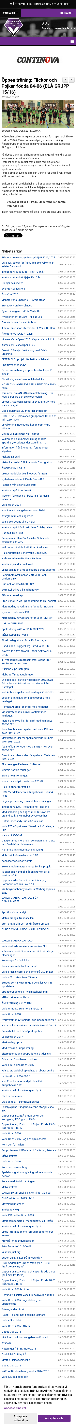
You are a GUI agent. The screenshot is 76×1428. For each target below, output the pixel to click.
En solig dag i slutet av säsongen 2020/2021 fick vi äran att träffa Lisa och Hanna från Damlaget (27, 683)
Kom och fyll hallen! (13, 1144)
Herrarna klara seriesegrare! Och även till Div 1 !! (29, 1025)
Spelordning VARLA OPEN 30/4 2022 (23, 629)
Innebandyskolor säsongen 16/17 (21, 1090)
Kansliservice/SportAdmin (17, 860)
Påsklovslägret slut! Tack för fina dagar (24, 640)
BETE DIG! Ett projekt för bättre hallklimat (25, 359)
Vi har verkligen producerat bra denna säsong (28, 569)
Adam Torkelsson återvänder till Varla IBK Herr (28, 328)
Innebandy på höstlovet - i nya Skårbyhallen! (27, 527)
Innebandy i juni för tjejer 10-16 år (21, 277)
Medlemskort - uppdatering (18, 1048)
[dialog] (38, 1403)
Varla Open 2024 (11, 504)
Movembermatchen (13, 1203)
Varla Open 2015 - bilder (15, 1289)
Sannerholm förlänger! (15, 775)
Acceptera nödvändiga (20, 1418)
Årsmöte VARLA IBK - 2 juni (17, 333)
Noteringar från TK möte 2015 (19, 1348)
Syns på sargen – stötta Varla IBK (21, 311)
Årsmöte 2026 (10, 294)
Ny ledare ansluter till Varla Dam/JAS (23, 479)
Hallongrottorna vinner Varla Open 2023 (24, 552)
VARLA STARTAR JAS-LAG (17, 940)
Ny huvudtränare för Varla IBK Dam (22, 558)
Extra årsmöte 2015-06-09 (16, 1246)
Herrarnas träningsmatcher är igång (22, 849)
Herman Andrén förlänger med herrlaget (25, 706)
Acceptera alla (54, 1418)
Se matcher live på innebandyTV (20, 589)
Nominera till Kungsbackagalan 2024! (23, 510)
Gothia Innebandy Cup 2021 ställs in (22, 821)
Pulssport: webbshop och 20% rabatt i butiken (28, 1070)
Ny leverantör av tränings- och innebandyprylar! (29, 1019)
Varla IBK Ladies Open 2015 (18, 1215)
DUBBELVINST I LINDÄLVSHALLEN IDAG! (25, 929)
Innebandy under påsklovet (17, 564)
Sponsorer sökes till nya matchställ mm (25, 991)
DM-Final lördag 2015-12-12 (18, 1198)
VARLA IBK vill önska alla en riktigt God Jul (26, 1192)
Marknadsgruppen (12, 1042)
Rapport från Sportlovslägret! (19, 484)
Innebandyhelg (10, 1209)
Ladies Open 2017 (12, 1036)
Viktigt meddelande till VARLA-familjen (24, 473)
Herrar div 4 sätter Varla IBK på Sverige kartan (28, 1294)
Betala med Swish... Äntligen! (18, 1181)
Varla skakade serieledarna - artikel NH (24, 946)
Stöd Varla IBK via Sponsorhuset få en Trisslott (29, 600)
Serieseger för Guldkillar (16, 960)
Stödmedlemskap (12, 595)
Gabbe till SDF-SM (12, 532)
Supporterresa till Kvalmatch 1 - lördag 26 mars (29, 1150)
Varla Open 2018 (11, 1014)
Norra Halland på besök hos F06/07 (22, 781)
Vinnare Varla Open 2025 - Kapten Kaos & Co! (28, 339)
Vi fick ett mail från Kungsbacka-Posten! (25, 1337)
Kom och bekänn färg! (15, 1167)
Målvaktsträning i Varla (15, 634)
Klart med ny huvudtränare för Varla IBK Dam (27, 606)
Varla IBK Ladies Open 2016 (18, 1064)
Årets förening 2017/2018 (16, 1002)
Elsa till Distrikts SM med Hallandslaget (24, 410)
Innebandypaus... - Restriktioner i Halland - (26, 806)
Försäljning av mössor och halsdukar (23, 379)
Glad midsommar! (12, 1096)
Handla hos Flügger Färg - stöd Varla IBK (25, 645)
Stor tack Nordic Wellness (17, 305)
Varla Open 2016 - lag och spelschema (24, 1138)
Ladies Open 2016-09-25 (16, 1076)
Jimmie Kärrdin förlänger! (16, 769)
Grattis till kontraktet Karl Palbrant (21, 433)
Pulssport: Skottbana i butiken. (19, 1059)
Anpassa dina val (15, 1408)
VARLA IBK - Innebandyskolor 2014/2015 (25, 1371)
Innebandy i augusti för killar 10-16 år (23, 271)
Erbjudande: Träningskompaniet (20, 1101)
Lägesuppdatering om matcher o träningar (26, 801)
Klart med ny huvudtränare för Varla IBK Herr (27, 617)
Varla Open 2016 (11, 1133)
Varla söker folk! (11, 1320)
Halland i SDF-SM (12, 835)
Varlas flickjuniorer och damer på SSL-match (28, 971)
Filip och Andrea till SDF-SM (18, 584)
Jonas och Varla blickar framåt (19, 966)
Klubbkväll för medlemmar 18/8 (20, 855)
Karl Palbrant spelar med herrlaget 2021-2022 (28, 692)
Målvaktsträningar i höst (16, 997)
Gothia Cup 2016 (11, 1331)
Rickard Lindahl (11, 456)
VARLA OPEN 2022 (12, 623)
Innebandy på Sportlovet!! (16, 490)
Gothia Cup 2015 (11, 1365)
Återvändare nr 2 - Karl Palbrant (19, 322)
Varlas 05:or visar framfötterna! (19, 977)
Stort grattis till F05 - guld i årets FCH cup (25, 923)
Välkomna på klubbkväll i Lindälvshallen (25, 547)
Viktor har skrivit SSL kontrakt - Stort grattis (27, 462)
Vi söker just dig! (11, 1252)
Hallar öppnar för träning (16, 786)
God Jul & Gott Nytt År (14, 1354)
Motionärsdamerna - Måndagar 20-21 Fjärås (27, 1220)
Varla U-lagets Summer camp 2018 (22, 1008)
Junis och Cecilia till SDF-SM (18, 521)
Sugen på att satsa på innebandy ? (22, 1257)
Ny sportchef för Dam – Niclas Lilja (22, 316)
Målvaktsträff (9, 1155)
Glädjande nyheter (12, 283)
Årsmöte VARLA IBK (13, 467)
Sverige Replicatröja (13, 288)
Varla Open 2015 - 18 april (16, 1326)
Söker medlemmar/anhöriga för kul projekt (26, 866)
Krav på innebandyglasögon (18, 1240)
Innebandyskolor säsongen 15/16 (21, 1226)
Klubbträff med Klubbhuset (17, 674)
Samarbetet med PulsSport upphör (22, 1031)
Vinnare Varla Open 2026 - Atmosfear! (23, 299)
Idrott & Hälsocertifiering (16, 1359)
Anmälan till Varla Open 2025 (18, 344)
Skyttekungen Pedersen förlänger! (21, 764)
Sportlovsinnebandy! (14, 364)
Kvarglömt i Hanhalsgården (17, 516)
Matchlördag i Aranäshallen (18, 918)
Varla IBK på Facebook (15, 1376)
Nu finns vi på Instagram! (16, 668)
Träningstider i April (13, 1309)
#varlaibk (7, 1342)
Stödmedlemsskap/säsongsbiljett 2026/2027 (28, 257)
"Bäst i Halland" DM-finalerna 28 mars (23, 1314)
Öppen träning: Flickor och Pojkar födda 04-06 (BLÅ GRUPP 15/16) (35, 86)
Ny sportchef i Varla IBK (15, 612)
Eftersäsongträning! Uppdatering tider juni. (26, 1053)
